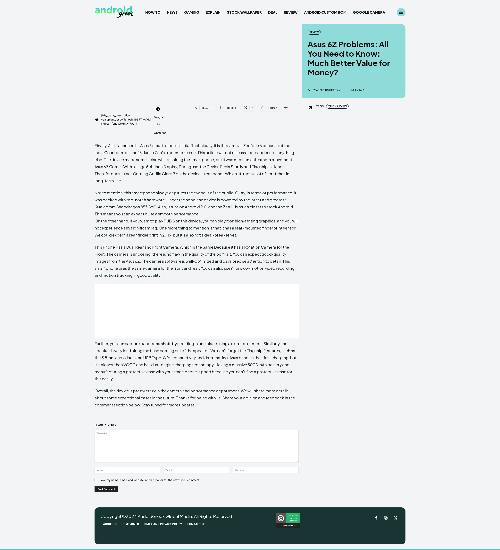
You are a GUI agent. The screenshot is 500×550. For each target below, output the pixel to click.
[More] (286, 108)
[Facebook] (376, 518)
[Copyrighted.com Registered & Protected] (288, 527)
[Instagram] (386, 518)
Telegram (159, 117)
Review (314, 32)
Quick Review (337, 106)
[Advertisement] (197, 311)
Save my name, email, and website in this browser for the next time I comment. (149, 480)
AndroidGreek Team (328, 90)
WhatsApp (160, 132)
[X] (396, 518)
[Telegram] (158, 109)
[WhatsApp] (158, 125)
